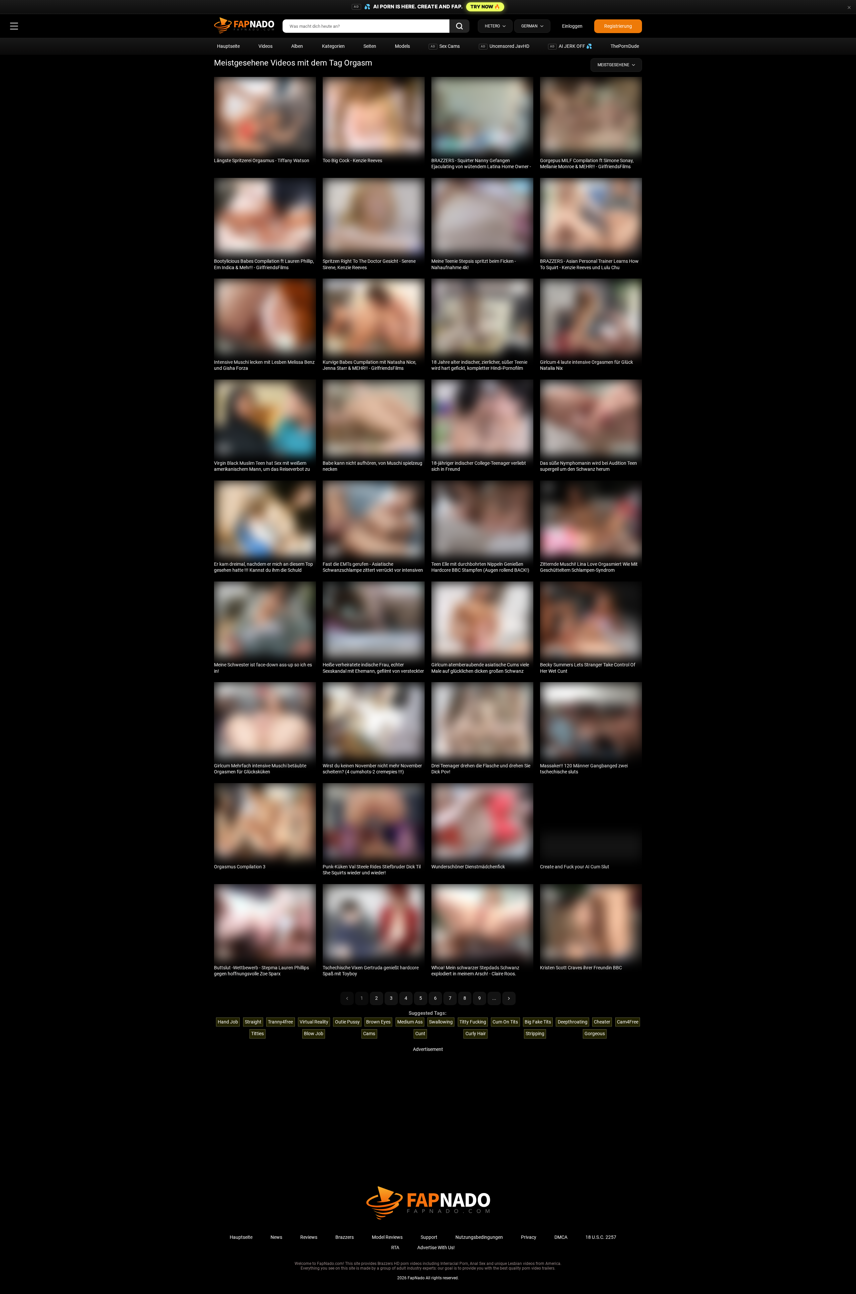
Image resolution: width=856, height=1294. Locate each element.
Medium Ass (410, 1022)
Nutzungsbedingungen (479, 1237)
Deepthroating (572, 1022)
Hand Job (228, 1022)
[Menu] (14, 26)
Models (402, 46)
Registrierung (618, 26)
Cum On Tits (505, 1022)
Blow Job (313, 1033)
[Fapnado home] (428, 1219)
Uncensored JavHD (505, 46)
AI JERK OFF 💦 (571, 46)
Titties (257, 1033)
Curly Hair (475, 1033)
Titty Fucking (472, 1022)
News (276, 1237)
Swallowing (441, 1022)
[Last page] (509, 998)
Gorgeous (594, 1033)
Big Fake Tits (538, 1022)
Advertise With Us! (436, 1247)
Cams (369, 1033)
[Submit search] (459, 26)
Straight (253, 1022)
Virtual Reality (314, 1022)
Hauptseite (228, 46)
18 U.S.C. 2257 (600, 1237)
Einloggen (572, 26)
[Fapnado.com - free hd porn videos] (244, 26)
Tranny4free (280, 1022)
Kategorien (333, 46)
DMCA (560, 1237)
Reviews (308, 1237)
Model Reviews (387, 1237)
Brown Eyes (378, 1022)
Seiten (369, 46)
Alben (297, 46)
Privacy (528, 1237)
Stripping (535, 1033)
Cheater (602, 1022)
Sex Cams (445, 46)
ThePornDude (625, 46)
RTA (395, 1247)
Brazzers (344, 1237)
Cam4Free (627, 1022)
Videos (265, 46)
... (494, 998)
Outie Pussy (347, 1022)
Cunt (420, 1033)
